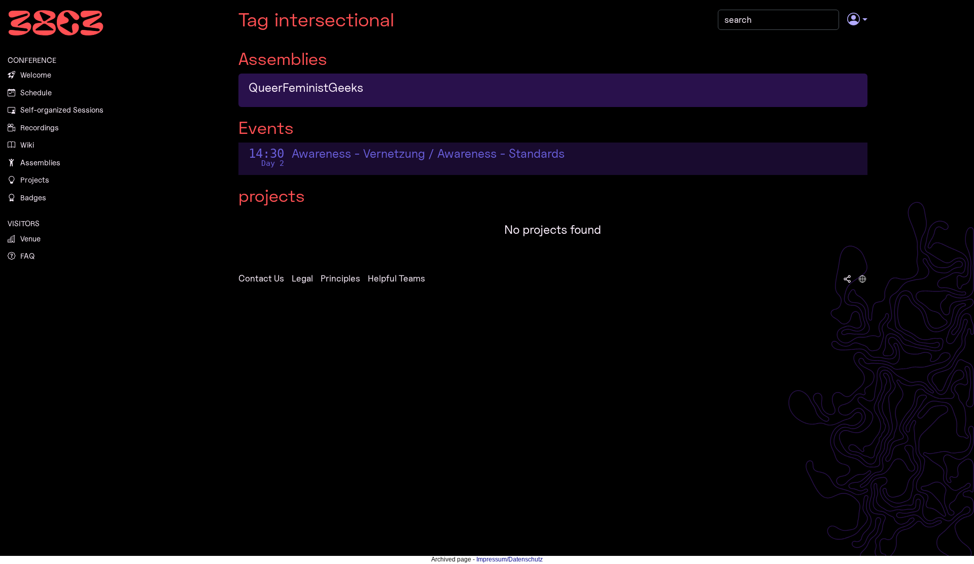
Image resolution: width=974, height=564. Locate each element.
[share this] (847, 278)
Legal (302, 278)
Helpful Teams (396, 278)
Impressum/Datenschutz (509, 559)
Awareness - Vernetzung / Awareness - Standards (428, 154)
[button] (857, 19)
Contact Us (261, 278)
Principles (340, 278)
